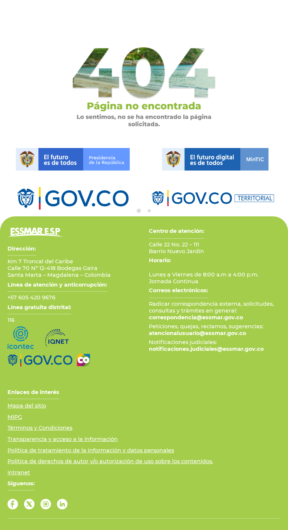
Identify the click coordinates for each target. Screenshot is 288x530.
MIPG (15, 417)
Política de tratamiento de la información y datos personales (91, 450)
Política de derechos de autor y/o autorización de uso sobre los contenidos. (110, 461)
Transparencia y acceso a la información (63, 439)
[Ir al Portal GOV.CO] (40, 360)
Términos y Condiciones (40, 427)
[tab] (138, 210)
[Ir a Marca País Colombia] (83, 360)
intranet (19, 472)
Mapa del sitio (27, 405)
